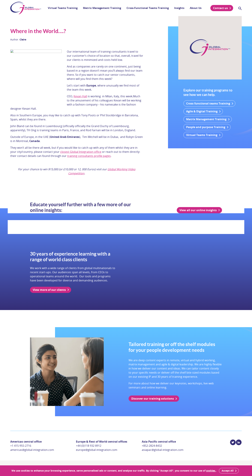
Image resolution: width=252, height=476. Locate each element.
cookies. (211, 470)
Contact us (220, 8)
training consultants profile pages (89, 156)
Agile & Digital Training (202, 111)
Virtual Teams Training (62, 8)
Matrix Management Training (102, 8)
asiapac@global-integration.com (162, 450)
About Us (195, 8)
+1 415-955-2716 (20, 446)
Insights (179, 8)
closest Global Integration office (80, 152)
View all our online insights (198, 210)
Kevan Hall (80, 96)
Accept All (227, 470)
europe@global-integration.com (96, 450)
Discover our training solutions (152, 398)
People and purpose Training (205, 127)
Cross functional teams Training (208, 103)
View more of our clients (49, 290)
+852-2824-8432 (152, 446)
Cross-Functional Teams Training (148, 8)
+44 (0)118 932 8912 (88, 446)
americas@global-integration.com (32, 450)
